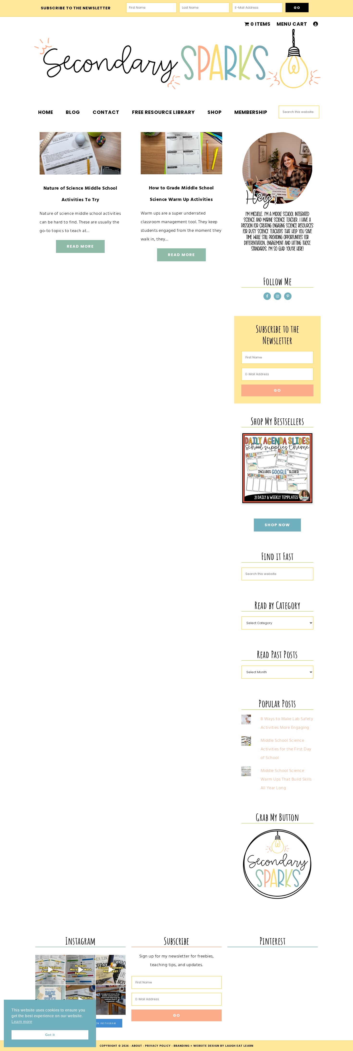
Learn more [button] (22, 1022)
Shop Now (277, 525)
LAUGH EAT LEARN (239, 1046)
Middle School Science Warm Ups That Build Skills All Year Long (286, 779)
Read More (80, 246)
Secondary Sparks (176, 62)
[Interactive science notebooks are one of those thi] (111, 970)
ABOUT (137, 1046)
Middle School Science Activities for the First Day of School (286, 749)
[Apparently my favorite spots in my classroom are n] (111, 1000)
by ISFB (305, 500)
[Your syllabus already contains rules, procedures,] (80, 970)
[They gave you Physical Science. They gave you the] (50, 970)
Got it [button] (50, 1035)
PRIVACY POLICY (158, 1046)
